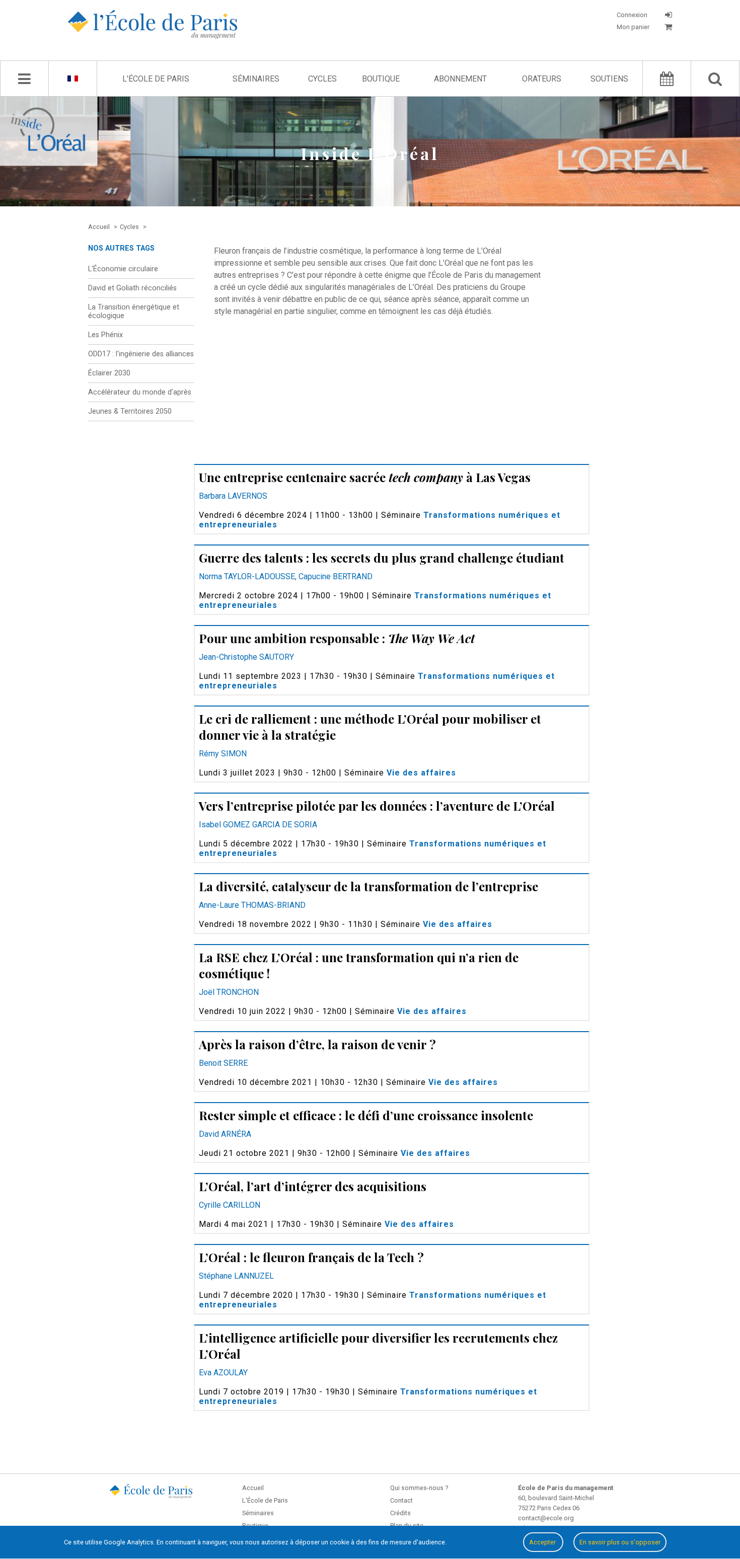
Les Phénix (105, 335)
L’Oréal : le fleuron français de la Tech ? (311, 1257)
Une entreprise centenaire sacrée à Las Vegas (365, 477)
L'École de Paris (155, 79)
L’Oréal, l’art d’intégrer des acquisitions (312, 1186)
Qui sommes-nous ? (419, 1488)
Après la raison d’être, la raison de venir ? (317, 1044)
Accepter (543, 1542)
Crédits (400, 1513)
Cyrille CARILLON (229, 1205)
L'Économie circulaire (123, 269)
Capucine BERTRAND (336, 576)
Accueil (253, 1488)
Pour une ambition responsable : (337, 638)
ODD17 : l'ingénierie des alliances (141, 354)
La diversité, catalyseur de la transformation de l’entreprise (368, 886)
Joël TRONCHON (229, 992)
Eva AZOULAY (223, 1372)
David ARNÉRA (225, 1134)
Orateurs (541, 79)
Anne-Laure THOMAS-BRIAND (252, 905)
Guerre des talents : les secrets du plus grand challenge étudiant (381, 558)
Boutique (381, 79)
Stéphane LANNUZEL (236, 1276)
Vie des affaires (421, 772)
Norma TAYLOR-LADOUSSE (247, 576)
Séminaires (256, 79)
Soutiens (609, 79)
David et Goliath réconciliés (132, 288)
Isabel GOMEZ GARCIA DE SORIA (258, 824)
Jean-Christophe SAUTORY (246, 657)
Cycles (322, 79)
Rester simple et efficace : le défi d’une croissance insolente (366, 1115)
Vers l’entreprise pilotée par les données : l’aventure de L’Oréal (377, 806)
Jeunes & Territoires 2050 (130, 411)
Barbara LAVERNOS (233, 496)
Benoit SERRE (223, 1063)
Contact (401, 1500)
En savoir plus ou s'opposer (619, 1542)
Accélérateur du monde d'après (139, 392)
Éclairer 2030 (109, 373)
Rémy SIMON (223, 753)
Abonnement (460, 79)
